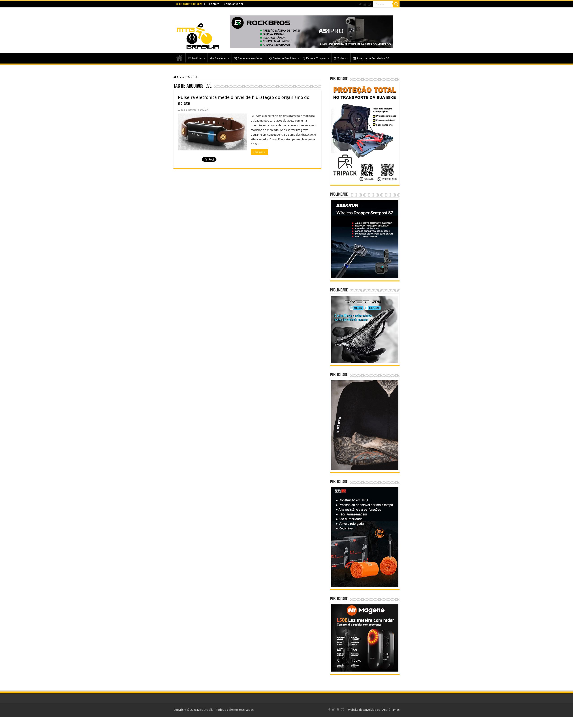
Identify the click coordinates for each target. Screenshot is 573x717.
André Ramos (391, 709)
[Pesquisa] (396, 4)
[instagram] (369, 4)
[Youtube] (365, 4)
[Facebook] (356, 4)
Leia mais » (259, 152)
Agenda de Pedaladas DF (373, 58)
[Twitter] (360, 4)
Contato (214, 4)
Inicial (180, 77)
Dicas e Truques (316, 58)
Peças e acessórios (250, 58)
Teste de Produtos (284, 58)
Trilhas (341, 58)
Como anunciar (233, 4)
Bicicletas (221, 58)
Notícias (197, 58)
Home (179, 57)
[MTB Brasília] (198, 29)
